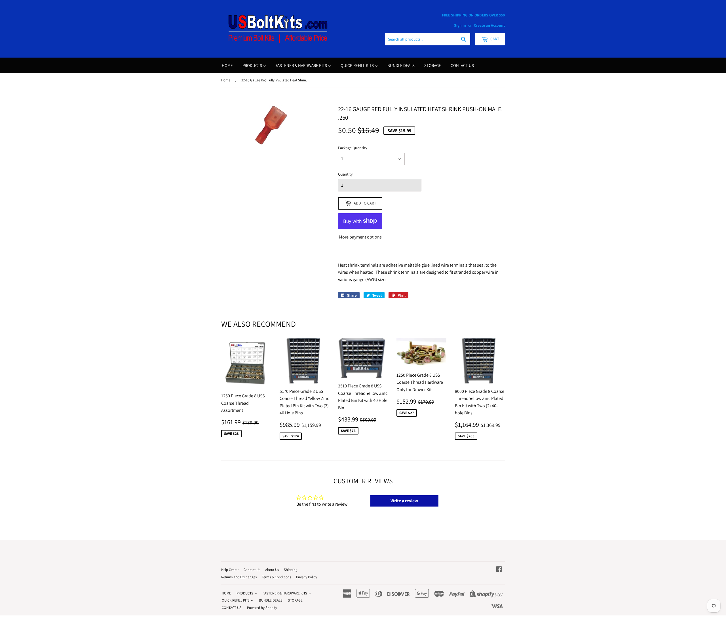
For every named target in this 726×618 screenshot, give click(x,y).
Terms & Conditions (276, 577)
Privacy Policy (306, 577)
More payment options (360, 237)
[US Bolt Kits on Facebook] (499, 570)
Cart (494, 38)
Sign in (460, 25)
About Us (272, 569)
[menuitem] (227, 65)
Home (225, 80)
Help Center (230, 569)
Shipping (290, 569)
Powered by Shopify (262, 607)
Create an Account (489, 25)
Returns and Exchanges (239, 577)
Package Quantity (352, 147)
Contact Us (252, 569)
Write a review (404, 501)
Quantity (345, 174)
